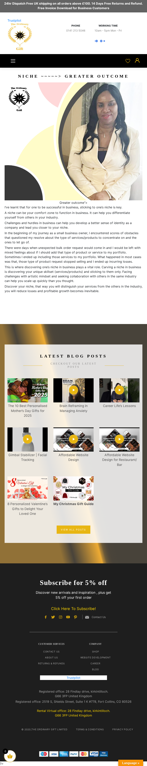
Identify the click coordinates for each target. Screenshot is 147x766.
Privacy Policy (122, 729)
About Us (51, 657)
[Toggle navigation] (13, 61)
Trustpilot (14, 20)
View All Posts (73, 529)
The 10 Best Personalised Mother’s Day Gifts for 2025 (27, 411)
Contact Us (51, 651)
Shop (95, 651)
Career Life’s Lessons (119, 406)
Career (95, 663)
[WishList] (128, 61)
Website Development (95, 657)
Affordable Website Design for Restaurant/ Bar (119, 460)
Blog (95, 669)
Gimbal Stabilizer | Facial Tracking (27, 457)
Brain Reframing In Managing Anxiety (74, 408)
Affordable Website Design (73, 457)
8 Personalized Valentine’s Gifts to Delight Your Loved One (27, 509)
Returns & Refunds (51, 663)
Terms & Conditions (90, 729)
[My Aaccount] (137, 61)
